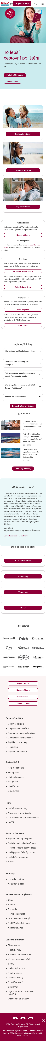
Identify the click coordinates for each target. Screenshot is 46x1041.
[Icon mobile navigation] (42, 3)
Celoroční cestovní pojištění (20, 738)
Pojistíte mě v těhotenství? (15, 397)
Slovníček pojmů (15, 982)
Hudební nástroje (16, 777)
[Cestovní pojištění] (23, 116)
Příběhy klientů (15, 973)
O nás (10, 900)
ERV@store (13, 791)
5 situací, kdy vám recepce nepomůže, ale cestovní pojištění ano (32, 423)
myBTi (11, 822)
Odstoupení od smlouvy (18, 999)
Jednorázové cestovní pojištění (22, 733)
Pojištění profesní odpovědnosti (22, 843)
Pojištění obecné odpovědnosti (22, 848)
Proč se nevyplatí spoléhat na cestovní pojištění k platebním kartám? (20, 374)
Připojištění (13, 747)
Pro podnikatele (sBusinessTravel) (23, 818)
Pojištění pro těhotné (17, 752)
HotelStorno (13, 786)
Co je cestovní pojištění (18, 728)
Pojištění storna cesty (17, 742)
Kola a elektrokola (16, 768)
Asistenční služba (16, 884)
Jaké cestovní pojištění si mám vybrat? (20, 351)
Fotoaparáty (13, 772)
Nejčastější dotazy (16, 968)
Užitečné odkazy (15, 978)
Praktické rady (14, 950)
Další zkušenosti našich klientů (16, 536)
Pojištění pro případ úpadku (20, 838)
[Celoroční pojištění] (23, 153)
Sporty (11, 964)
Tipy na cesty (14, 945)
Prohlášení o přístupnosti (19, 923)
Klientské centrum (16, 879)
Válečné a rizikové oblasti (19, 954)
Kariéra (11, 905)
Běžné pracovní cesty (17, 808)
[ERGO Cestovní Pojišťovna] (8, 3)
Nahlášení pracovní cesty (19, 813)
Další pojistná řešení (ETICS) (21, 852)
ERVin (11, 862)
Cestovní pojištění (16, 724)
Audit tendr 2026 (15, 928)
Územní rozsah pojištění (19, 959)
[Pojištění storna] (23, 189)
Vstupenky (13, 782)
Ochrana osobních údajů (19, 918)
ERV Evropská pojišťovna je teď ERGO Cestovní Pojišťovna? (20, 386)
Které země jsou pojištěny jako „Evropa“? (17, 363)
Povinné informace (16, 914)
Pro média (12, 909)
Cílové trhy (13, 987)
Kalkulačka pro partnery (19, 857)
